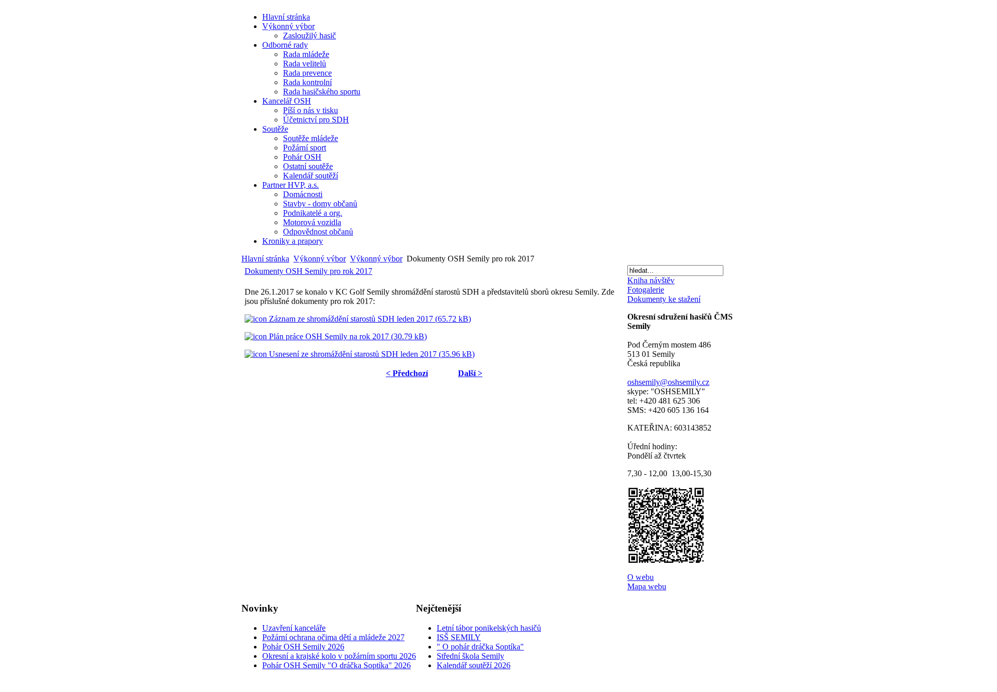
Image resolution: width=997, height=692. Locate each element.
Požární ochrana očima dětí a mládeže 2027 (333, 637)
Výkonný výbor (319, 258)
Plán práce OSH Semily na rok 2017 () (347, 336)
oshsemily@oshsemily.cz (668, 382)
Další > (470, 373)
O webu (640, 577)
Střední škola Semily (470, 656)
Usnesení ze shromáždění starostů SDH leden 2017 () (371, 354)
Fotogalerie (645, 289)
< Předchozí (407, 373)
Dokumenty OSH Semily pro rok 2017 (308, 271)
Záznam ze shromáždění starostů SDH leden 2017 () (369, 318)
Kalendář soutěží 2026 (473, 665)
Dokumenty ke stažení (663, 299)
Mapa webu (646, 586)
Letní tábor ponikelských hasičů (489, 628)
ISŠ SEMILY (459, 637)
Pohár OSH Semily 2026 (303, 646)
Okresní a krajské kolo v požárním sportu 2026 (339, 656)
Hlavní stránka (265, 258)
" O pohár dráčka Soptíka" (480, 646)
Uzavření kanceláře (294, 628)
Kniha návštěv (651, 280)
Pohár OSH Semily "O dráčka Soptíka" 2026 (336, 665)
